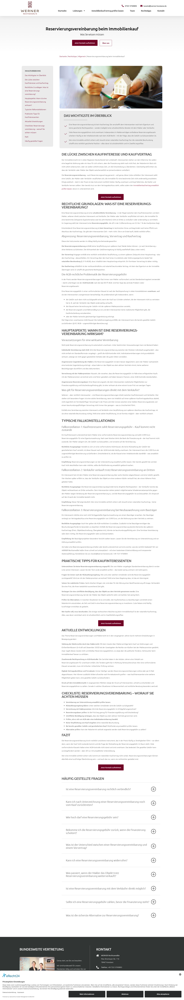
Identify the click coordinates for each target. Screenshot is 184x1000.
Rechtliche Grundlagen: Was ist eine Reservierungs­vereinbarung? (36, 90)
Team (132, 11)
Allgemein (82, 56)
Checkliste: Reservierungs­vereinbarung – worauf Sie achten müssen (35, 129)
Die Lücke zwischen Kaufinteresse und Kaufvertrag (36, 81)
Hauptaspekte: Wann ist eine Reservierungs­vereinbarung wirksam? (36, 101)
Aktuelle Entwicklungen (34, 121)
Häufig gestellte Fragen (34, 141)
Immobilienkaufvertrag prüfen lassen (108, 11)
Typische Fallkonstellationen (35, 109)
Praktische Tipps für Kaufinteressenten (32, 115)
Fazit (26, 136)
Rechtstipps (146, 11)
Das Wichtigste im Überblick (35, 75)
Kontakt (160, 11)
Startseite (62, 11)
